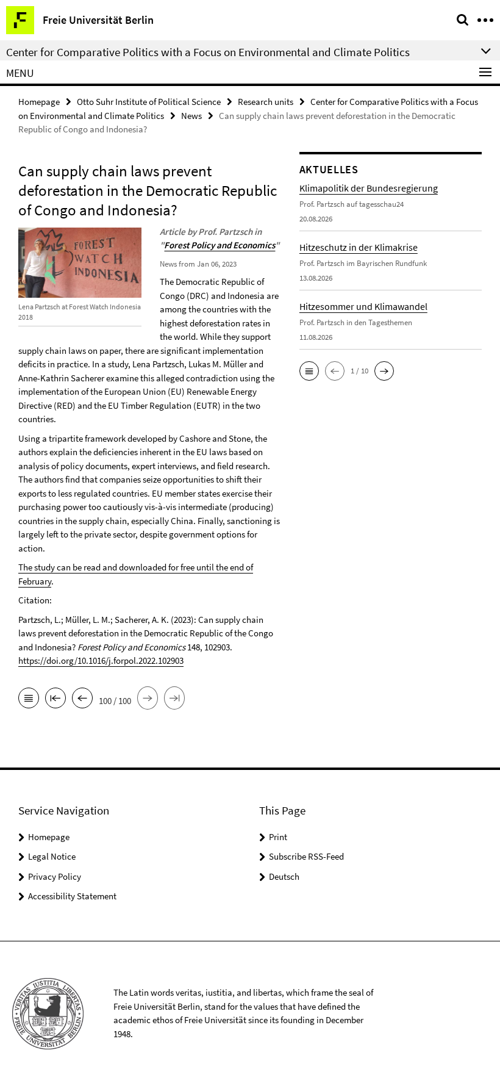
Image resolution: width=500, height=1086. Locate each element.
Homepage (39, 101)
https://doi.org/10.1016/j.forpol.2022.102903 (101, 660)
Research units (265, 101)
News (191, 115)
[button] (309, 371)
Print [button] (278, 837)
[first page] (55, 699)
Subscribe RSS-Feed (306, 856)
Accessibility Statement (72, 896)
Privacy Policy (54, 876)
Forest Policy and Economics (219, 245)
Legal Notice (52, 856)
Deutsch (284, 876)
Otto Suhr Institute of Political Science (149, 101)
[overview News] (28, 699)
